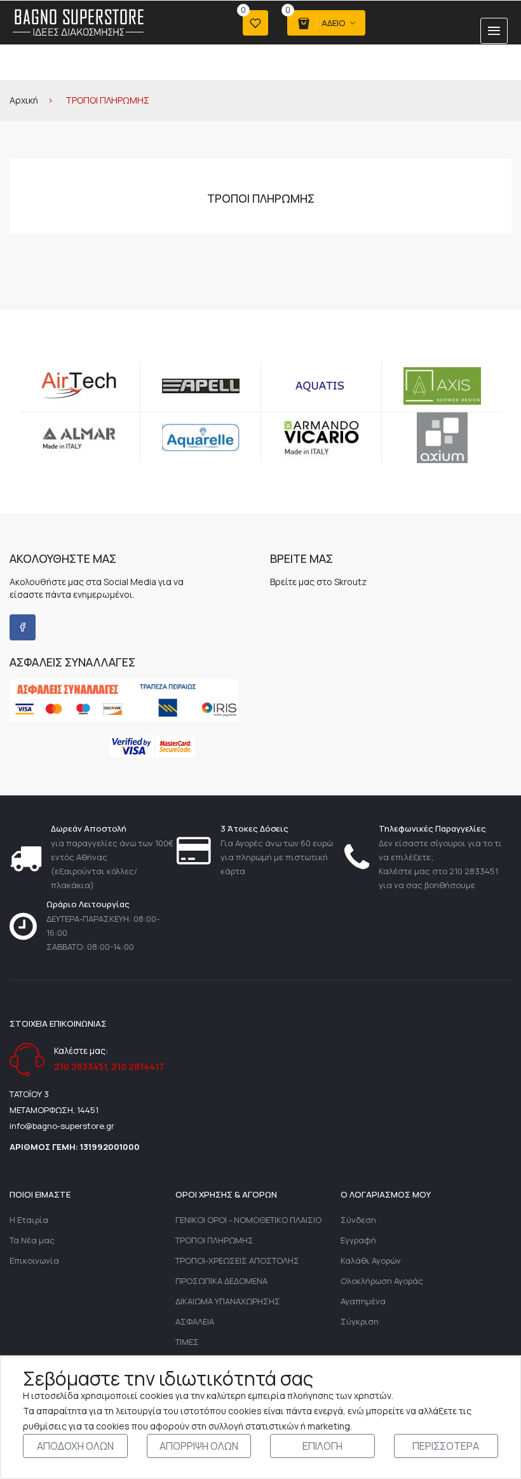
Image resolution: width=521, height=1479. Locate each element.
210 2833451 (80, 1066)
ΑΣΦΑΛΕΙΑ (194, 1321)
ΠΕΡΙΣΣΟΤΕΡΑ (445, 1446)
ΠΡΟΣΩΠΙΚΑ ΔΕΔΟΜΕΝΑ (221, 1281)
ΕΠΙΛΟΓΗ (322, 1446)
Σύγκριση (360, 1321)
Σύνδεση (358, 1220)
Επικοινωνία (34, 1260)
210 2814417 (137, 1066)
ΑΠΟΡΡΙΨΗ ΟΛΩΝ (198, 1446)
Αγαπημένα (363, 1301)
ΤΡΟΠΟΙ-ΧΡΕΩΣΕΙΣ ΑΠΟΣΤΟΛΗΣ (237, 1260)
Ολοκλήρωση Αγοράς (382, 1281)
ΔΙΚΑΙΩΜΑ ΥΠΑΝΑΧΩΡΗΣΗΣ (227, 1301)
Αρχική (24, 100)
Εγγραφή (358, 1240)
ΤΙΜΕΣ (187, 1341)
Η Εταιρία (29, 1220)
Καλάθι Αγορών (371, 1260)
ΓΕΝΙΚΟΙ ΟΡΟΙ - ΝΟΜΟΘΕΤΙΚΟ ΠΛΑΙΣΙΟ (248, 1220)
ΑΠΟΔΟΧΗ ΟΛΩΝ (75, 1446)
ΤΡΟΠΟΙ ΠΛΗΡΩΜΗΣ (214, 1240)
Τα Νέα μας (32, 1240)
